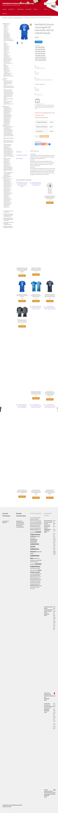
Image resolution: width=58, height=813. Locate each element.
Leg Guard (39, 94)
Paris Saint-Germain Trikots (35, 579)
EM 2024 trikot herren (33, 526)
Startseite (4, 9)
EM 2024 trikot (38, 524)
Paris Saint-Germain (20, 524)
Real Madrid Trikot (37, 584)
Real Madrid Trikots (34, 585)
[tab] (22, 152)
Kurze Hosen (40, 103)
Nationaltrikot (28, 9)
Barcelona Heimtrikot (36, 519)
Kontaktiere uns (5, 521)
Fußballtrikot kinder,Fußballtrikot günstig (18, 3)
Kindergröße (37, 45)
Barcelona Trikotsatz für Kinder (34, 520)
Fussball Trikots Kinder (6, 806)
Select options (22, 275)
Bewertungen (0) (19, 158)
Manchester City (19, 521)
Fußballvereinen (20, 9)
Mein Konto (4, 13)
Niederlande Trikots (36, 576)
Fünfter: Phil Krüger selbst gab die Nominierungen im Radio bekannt (8, 219)
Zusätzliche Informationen (21, 155)
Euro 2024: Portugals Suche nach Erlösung (8, 211)
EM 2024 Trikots (19, 525)
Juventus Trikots (35, 570)
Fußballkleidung (33, 536)
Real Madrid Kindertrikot (18, 17)
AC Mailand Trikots (33, 517)
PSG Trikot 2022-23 (33, 581)
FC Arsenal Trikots (37, 528)
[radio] (40, 47)
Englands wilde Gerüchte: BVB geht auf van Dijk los (8, 227)
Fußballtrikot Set (36, 558)
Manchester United (20, 522)
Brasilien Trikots (35, 523)
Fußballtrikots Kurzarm (33, 560)
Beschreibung (19, 151)
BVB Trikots (39, 523)
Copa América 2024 (20, 526)
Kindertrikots (11, 9)
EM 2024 (35, 9)
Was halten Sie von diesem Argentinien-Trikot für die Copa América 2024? (8, 215)
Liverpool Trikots (32, 573)
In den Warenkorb (44, 136)
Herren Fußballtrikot (33, 568)
